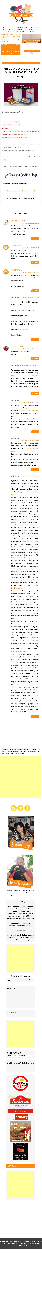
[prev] (1, 56)
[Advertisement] (20, 958)
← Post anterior (12, 191)
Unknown (16, 246)
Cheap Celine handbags (29, 410)
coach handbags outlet (30, 541)
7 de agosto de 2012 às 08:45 (30, 272)
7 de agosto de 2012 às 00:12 (30, 223)
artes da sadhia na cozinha (14, 1241)
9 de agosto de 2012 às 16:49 (30, 348)
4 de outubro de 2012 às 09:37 (30, 476)
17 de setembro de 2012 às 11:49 (29, 365)
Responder (34, 238)
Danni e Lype (18, 221)
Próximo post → (30, 191)
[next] (3, 56)
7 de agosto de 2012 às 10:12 (30, 297)
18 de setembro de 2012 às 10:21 (29, 402)
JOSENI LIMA (17, 347)
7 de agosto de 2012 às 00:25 (30, 248)
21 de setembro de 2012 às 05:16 (29, 440)
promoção (21, 77)
